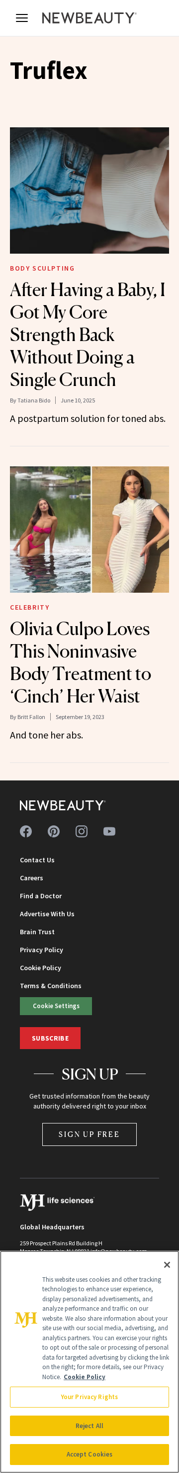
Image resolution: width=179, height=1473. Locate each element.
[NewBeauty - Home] (89, 17)
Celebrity (29, 607)
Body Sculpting (42, 268)
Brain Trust (37, 931)
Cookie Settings (56, 1006)
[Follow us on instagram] (82, 831)
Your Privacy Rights (89, 1397)
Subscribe (50, 1038)
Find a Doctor (41, 895)
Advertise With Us (47, 913)
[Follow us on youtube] (109, 831)
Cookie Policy (40, 967)
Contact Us (37, 859)
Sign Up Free (89, 1134)
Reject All (89, 1426)
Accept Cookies (90, 1454)
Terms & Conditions (51, 985)
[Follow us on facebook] (26, 831)
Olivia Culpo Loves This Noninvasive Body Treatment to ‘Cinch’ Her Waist (80, 662)
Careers (31, 877)
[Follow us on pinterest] (54, 831)
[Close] (167, 1265)
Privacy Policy (41, 949)
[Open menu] (22, 18)
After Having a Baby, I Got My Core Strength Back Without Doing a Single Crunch (88, 334)
